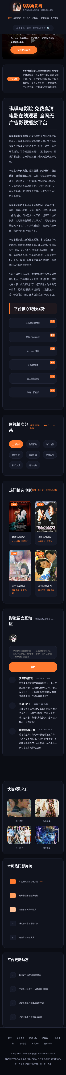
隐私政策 (48, 1043)
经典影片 (36, 18)
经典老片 (33, 465)
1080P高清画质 (40, 336)
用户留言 (54, 18)
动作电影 (50, 444)
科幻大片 (16, 465)
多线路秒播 (41, 364)
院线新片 (33, 444)
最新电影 (17, 18)
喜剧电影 (16, 454)
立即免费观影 (24, 49)
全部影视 (16, 444)
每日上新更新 (40, 391)
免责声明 (35, 1043)
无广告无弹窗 (40, 350)
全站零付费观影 (40, 322)
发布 (33, 667)
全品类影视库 (40, 378)
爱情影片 (50, 454)
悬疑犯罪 (33, 454)
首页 (10, 18)
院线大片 (26, 18)
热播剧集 (45, 18)
